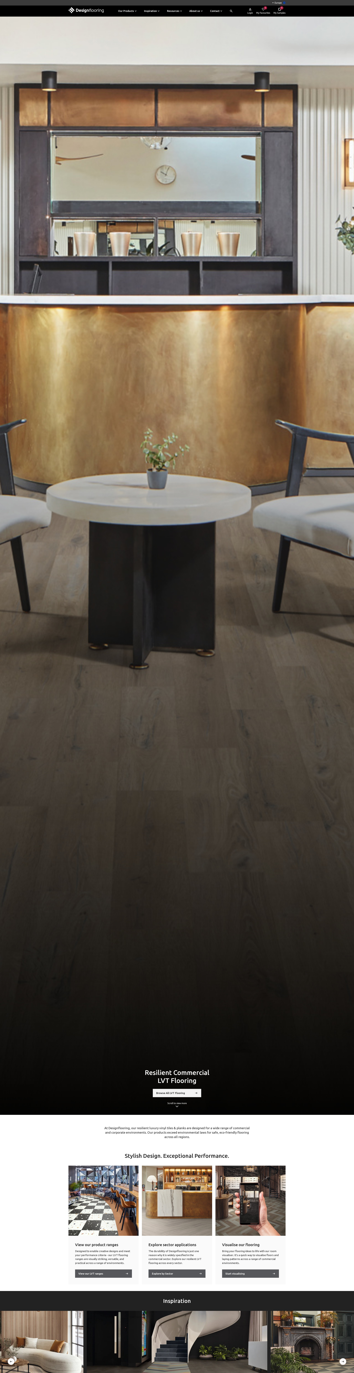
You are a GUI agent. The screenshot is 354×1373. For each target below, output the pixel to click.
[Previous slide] (11, 1361)
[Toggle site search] (231, 11)
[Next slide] (343, 1361)
